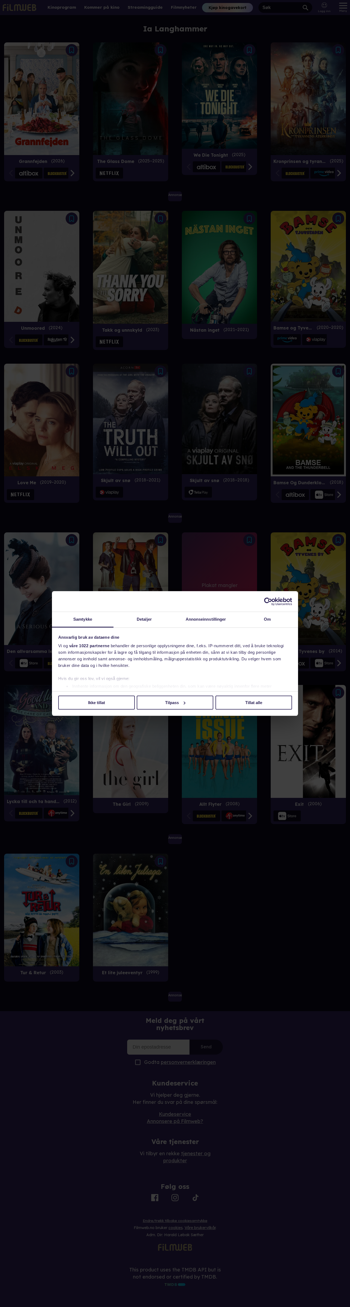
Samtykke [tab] (82, 619)
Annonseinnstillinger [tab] (206, 619)
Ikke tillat (96, 702)
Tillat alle (253, 702)
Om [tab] (267, 619)
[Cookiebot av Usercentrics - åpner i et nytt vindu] (268, 601)
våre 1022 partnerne (89, 645)
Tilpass (172, 702)
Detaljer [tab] (144, 619)
